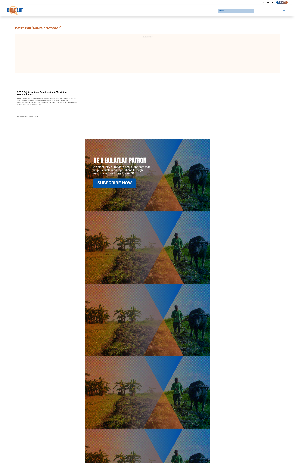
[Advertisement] (147, 55)
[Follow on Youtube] (268, 2)
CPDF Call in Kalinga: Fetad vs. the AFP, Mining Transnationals (47, 100)
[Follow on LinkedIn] (264, 2)
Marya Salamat (22, 116)
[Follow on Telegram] (272, 2)
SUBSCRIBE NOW (114, 183)
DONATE (282, 2)
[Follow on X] (260, 2)
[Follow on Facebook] (255, 2)
